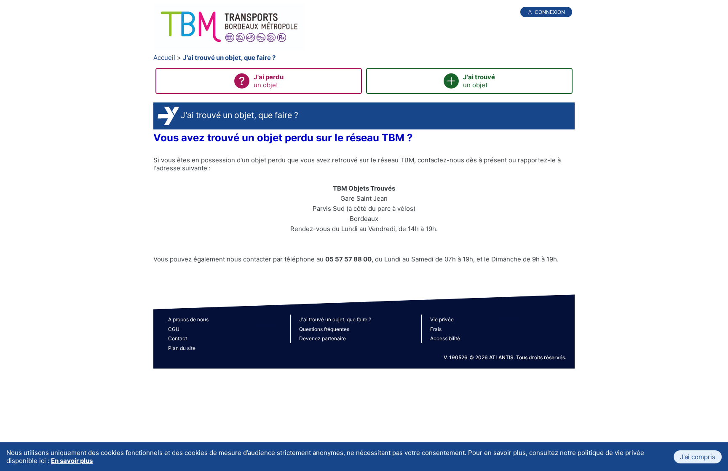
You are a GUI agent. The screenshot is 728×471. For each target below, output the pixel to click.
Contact (177, 338)
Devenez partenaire (322, 338)
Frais (436, 329)
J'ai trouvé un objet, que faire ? (229, 58)
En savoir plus (72, 461)
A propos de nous (188, 319)
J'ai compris (697, 457)
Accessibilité (445, 338)
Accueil (164, 58)
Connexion (550, 12)
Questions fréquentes (324, 329)
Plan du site (181, 348)
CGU (173, 329)
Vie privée (442, 319)
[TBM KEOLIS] (229, 27)
